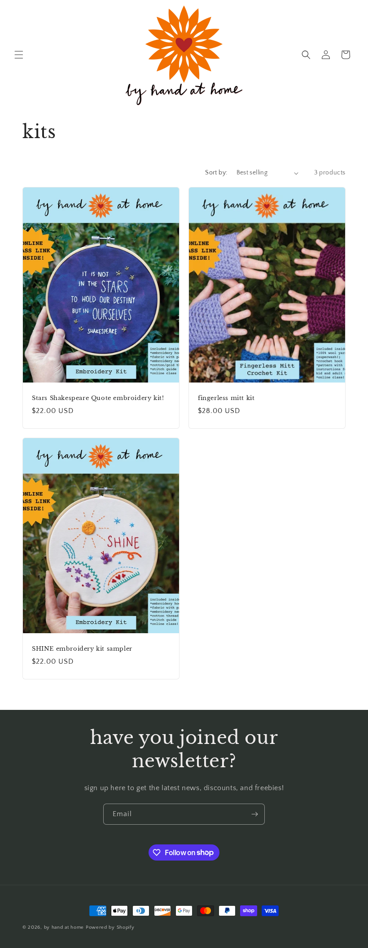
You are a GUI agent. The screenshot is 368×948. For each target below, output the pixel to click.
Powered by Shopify (110, 927)
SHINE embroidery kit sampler (82, 648)
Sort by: (216, 172)
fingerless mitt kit (226, 398)
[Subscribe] (254, 814)
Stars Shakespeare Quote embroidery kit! (98, 398)
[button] (19, 55)
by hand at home (64, 927)
